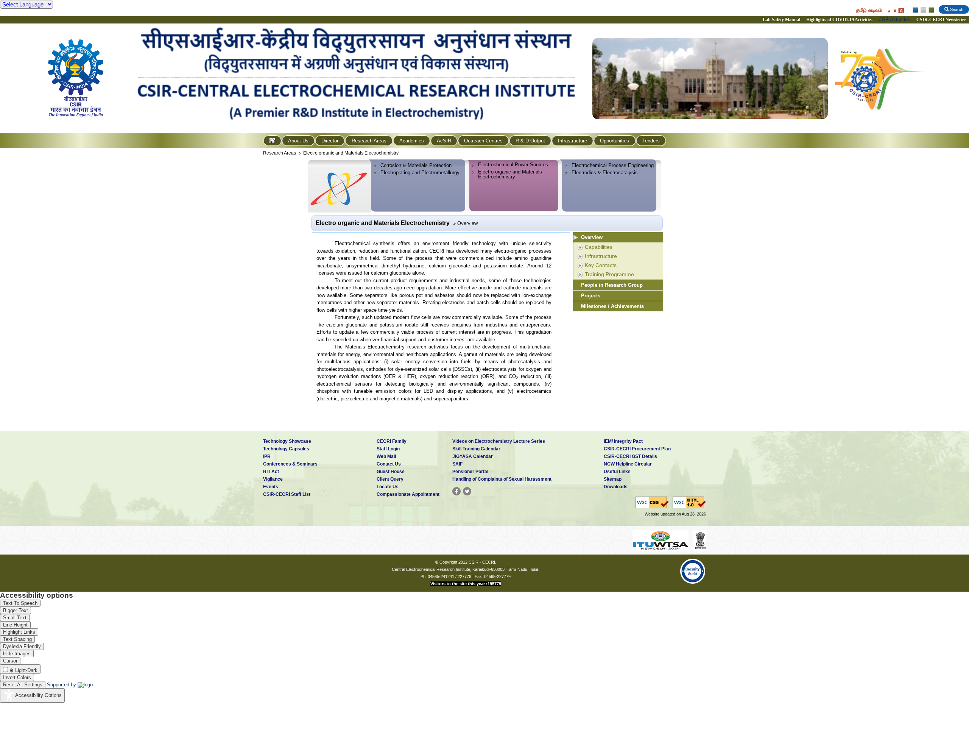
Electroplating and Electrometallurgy (420, 172)
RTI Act (271, 471)
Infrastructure (572, 141)
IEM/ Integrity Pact (623, 441)
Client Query (390, 479)
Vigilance (273, 479)
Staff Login (388, 449)
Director (329, 141)
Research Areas (369, 141)
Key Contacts (601, 265)
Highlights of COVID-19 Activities (839, 19)
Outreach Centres (483, 141)
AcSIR (444, 141)
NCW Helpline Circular (628, 464)
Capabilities (598, 247)
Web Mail (386, 456)
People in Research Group (612, 285)
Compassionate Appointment (408, 494)
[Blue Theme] (915, 10)
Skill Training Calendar (476, 449)
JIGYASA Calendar (472, 456)
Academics (411, 141)
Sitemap (613, 479)
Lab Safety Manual (781, 19)
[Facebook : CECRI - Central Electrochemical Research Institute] (456, 491)
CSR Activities (894, 19)
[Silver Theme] (923, 10)
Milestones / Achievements (612, 306)
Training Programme (609, 274)
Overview (592, 237)
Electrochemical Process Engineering (613, 165)
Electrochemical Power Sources (513, 164)
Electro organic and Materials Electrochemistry (351, 153)
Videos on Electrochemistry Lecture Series (498, 441)
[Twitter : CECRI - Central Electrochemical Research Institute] (467, 491)
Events (270, 486)
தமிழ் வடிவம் (869, 10)
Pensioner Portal (470, 471)
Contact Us (389, 464)
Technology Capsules (286, 449)
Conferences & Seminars (290, 464)
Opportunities (614, 141)
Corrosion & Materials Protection (416, 165)
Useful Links (617, 471)
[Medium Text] (895, 10)
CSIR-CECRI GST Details (630, 456)
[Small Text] (889, 10)
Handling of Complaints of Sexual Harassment (501, 479)
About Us (298, 141)
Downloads (616, 486)
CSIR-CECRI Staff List (286, 494)
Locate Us (388, 486)
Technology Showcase (287, 441)
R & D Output (530, 141)
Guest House (391, 471)
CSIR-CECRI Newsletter (941, 19)
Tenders (651, 141)
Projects (590, 295)
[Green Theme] (930, 10)
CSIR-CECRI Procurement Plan (637, 449)
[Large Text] (901, 10)
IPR (267, 456)
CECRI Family (392, 441)
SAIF (457, 464)
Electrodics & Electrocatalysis (605, 172)
